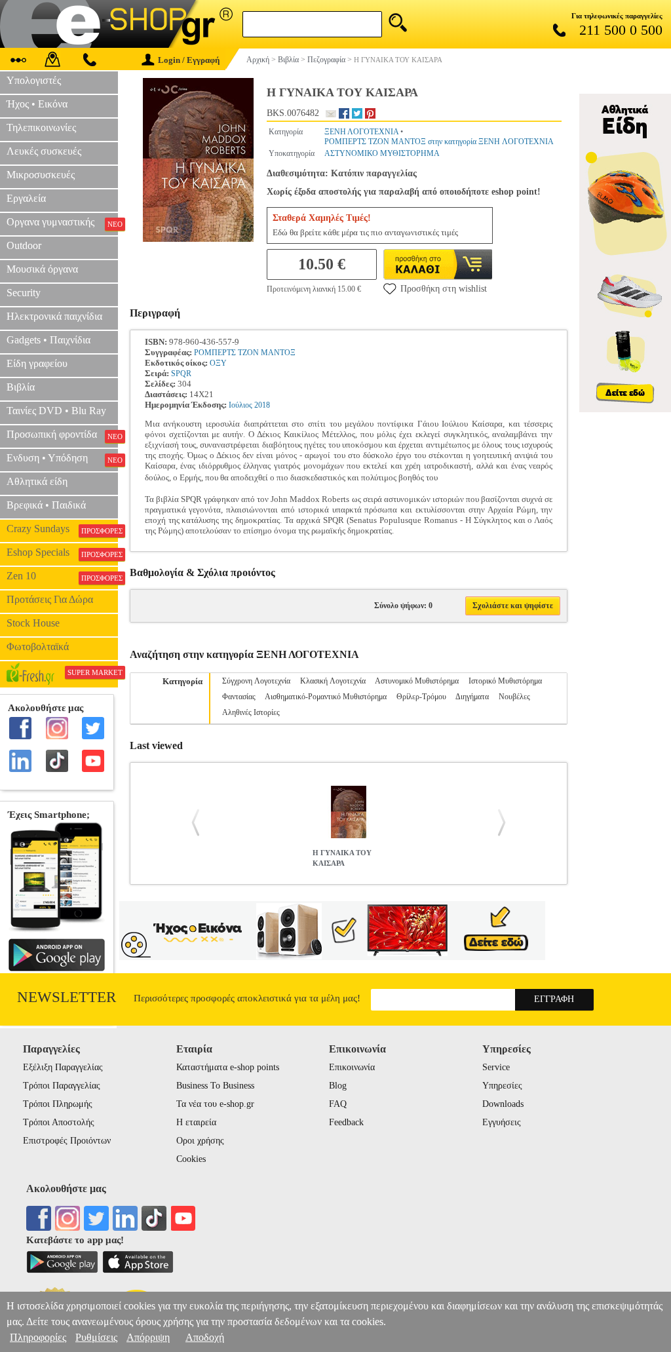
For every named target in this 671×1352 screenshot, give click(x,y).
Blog (338, 1086)
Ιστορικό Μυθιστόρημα (505, 681)
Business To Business (215, 1086)
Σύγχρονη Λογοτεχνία (256, 681)
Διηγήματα (472, 696)
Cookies (191, 1159)
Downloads (503, 1104)
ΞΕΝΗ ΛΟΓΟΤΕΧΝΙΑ (361, 131)
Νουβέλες (514, 696)
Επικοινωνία (352, 1067)
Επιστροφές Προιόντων (67, 1141)
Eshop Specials (62, 552)
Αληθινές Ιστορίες (251, 712)
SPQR (181, 373)
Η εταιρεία (196, 1122)
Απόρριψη (148, 1337)
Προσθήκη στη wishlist (443, 289)
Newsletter (66, 997)
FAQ (338, 1104)
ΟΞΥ (218, 363)
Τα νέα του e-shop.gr (215, 1104)
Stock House (33, 622)
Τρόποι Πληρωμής (57, 1104)
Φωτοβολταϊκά (38, 646)
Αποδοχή (204, 1337)
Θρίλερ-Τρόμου (421, 696)
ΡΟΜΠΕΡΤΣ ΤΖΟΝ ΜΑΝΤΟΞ (245, 352)
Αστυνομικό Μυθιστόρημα (417, 681)
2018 (262, 405)
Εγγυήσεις (501, 1122)
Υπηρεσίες (502, 1086)
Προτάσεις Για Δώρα (50, 599)
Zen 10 (62, 576)
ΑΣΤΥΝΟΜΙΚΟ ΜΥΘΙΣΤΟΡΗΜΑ (382, 153)
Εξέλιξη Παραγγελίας (63, 1067)
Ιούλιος (240, 405)
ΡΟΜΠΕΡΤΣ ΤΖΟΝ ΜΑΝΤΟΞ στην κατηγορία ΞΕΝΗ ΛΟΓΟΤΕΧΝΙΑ (439, 141)
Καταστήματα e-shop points (227, 1067)
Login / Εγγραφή (189, 60)
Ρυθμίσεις (96, 1337)
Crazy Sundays (62, 529)
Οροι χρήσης (200, 1141)
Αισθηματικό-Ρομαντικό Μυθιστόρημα (326, 696)
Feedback (346, 1122)
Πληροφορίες (38, 1337)
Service (496, 1067)
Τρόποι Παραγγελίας (61, 1086)
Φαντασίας (239, 696)
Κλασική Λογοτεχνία (333, 681)
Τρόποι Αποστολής (58, 1122)
